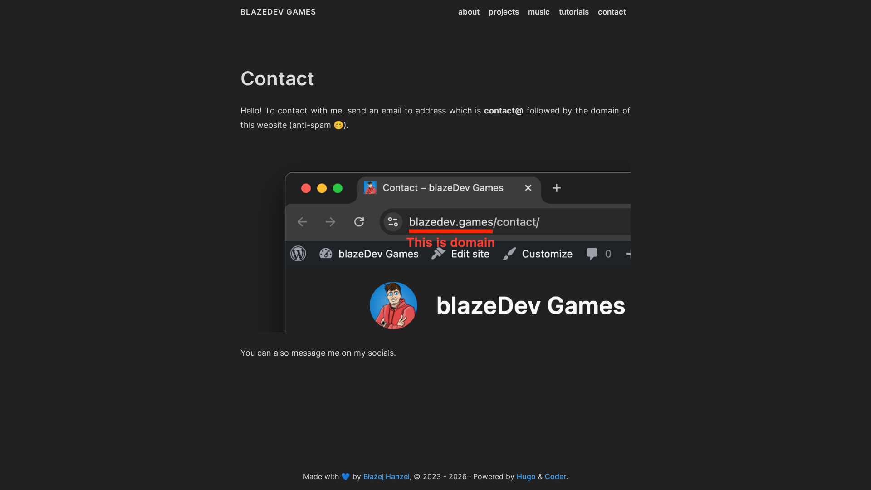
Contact (277, 78)
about (469, 11)
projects (504, 11)
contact (612, 11)
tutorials (574, 11)
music (539, 11)
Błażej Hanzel (386, 476)
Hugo (526, 476)
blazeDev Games (278, 11)
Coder (555, 476)
